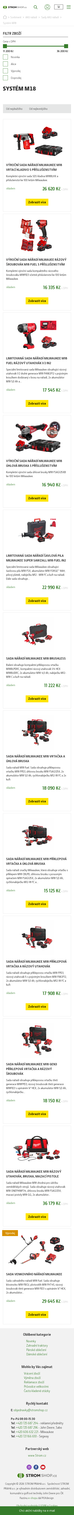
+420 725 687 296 (27, 1427)
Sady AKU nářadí (50, 17)
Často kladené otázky (37, 1391)
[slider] (5, 46)
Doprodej (16, 77)
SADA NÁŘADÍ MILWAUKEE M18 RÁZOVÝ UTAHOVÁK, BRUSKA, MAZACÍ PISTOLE (33, 1174)
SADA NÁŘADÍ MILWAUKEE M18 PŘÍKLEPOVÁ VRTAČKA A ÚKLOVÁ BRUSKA (36, 861)
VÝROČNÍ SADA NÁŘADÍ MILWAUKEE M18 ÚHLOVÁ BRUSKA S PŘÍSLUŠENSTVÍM (34, 463)
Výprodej (16, 71)
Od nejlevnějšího (38, 108)
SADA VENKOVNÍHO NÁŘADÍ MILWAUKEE (34, 1274)
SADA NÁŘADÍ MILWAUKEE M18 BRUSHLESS (36, 658)
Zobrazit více (37, 202)
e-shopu (32, 1498)
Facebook (36, 1467)
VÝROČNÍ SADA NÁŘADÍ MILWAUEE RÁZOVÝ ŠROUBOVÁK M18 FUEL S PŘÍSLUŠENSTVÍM (36, 262)
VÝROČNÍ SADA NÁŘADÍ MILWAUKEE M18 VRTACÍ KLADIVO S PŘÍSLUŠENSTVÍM (34, 167)
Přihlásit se (47, 7)
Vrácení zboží (32, 1373)
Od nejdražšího (14, 108)
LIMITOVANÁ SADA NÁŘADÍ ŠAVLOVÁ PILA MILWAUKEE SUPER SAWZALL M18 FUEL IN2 (36, 558)
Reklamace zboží (34, 1382)
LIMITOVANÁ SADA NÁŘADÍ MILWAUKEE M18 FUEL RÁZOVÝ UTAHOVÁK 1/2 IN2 (36, 360)
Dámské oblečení (36, 1354)
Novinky (31, 1341)
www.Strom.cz (37, 1455)
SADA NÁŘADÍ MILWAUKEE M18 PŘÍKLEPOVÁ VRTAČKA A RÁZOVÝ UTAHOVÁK (36, 964)
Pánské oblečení (36, 1350)
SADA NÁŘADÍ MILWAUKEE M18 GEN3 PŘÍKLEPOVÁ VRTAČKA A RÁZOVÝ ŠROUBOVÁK (31, 1069)
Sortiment (15, 17)
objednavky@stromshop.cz (31, 1410)
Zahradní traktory (37, 1345)
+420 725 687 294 (27, 1423)
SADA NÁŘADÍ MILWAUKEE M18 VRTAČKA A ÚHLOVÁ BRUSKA (35, 758)
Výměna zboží (32, 1378)
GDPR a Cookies (49, 1505)
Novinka (15, 57)
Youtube (42, 1467)
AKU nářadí (31, 17)
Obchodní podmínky (27, 1505)
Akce (13, 64)
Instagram (29, 1467)
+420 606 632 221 (27, 1432)
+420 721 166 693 (26, 1436)
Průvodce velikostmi (36, 1386)
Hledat (33, 7)
